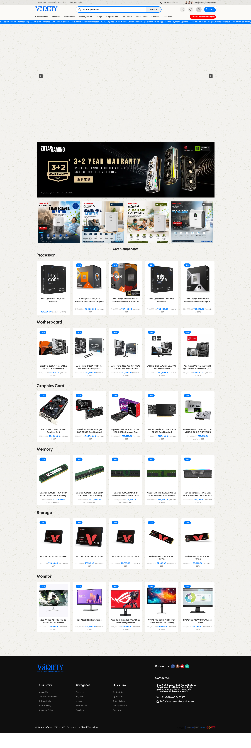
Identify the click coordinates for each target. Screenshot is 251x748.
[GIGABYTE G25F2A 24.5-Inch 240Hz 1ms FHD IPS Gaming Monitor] (161, 600)
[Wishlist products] (191, 9)
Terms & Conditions (48, 696)
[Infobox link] (169, 3)
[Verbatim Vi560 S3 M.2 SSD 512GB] (161, 537)
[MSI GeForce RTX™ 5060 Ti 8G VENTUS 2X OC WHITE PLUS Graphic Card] (198, 410)
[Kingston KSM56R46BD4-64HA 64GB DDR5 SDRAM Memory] (53, 473)
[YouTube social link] (182, 666)
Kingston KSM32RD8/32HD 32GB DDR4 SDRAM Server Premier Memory (161, 496)
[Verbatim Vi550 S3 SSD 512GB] (89, 537)
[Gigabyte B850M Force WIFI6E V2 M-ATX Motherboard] (53, 346)
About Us (43, 692)
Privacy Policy (45, 701)
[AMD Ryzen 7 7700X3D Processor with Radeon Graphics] (89, 279)
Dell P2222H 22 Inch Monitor (89, 620)
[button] (41, 76)
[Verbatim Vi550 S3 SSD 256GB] (125, 537)
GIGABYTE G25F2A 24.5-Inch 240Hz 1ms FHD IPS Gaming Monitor (161, 623)
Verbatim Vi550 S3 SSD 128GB (53, 556)
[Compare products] (182, 9)
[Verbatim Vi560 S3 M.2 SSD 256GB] (198, 537)
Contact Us (118, 692)
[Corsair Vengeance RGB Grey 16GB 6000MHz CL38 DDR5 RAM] (198, 473)
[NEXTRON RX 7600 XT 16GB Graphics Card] (53, 410)
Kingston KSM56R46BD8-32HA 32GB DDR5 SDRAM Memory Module (89, 496)
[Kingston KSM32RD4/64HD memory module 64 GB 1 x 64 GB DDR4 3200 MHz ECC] (125, 473)
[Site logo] (46, 9)
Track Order (118, 710)
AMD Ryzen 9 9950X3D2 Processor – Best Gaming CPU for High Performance (197, 301)
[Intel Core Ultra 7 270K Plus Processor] (53, 279)
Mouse (79, 701)
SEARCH (154, 9)
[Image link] (50, 668)
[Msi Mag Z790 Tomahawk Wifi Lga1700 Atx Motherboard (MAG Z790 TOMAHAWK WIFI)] (198, 346)
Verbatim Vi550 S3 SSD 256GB (125, 556)
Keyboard (80, 696)
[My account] (199, 9)
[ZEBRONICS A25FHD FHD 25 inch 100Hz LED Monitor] (53, 600)
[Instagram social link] (178, 666)
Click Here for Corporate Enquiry (203, 17)
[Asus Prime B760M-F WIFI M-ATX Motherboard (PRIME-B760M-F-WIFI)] (89, 346)
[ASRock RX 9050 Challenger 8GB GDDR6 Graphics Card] (89, 410)
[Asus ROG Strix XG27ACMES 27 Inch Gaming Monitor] (125, 600)
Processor (80, 692)
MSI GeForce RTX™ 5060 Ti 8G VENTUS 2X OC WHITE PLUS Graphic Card (197, 432)
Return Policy (45, 705)
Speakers (80, 710)
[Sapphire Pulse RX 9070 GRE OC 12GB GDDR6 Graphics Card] (125, 410)
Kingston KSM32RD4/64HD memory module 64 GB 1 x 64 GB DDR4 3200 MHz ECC (125, 496)
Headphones (81, 705)
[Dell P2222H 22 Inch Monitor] (89, 600)
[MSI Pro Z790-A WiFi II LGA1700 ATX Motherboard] (161, 346)
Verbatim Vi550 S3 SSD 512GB (89, 556)
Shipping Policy (46, 710)
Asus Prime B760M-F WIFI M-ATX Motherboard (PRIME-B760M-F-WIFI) (89, 369)
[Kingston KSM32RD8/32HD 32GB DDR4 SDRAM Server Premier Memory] (161, 473)
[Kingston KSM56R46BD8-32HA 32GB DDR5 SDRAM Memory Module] (89, 473)
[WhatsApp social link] (187, 666)
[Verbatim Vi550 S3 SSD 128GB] (53, 537)
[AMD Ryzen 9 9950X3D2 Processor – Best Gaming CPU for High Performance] (198, 279)
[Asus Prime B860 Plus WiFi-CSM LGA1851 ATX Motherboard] (125, 346)
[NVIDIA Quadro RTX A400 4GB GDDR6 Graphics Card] (161, 410)
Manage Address (120, 705)
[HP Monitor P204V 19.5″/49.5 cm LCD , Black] (198, 600)
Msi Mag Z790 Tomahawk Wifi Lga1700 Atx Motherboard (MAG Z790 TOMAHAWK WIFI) (197, 369)
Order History (119, 701)
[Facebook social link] (173, 666)
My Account (118, 696)
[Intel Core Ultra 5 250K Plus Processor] (161, 279)
